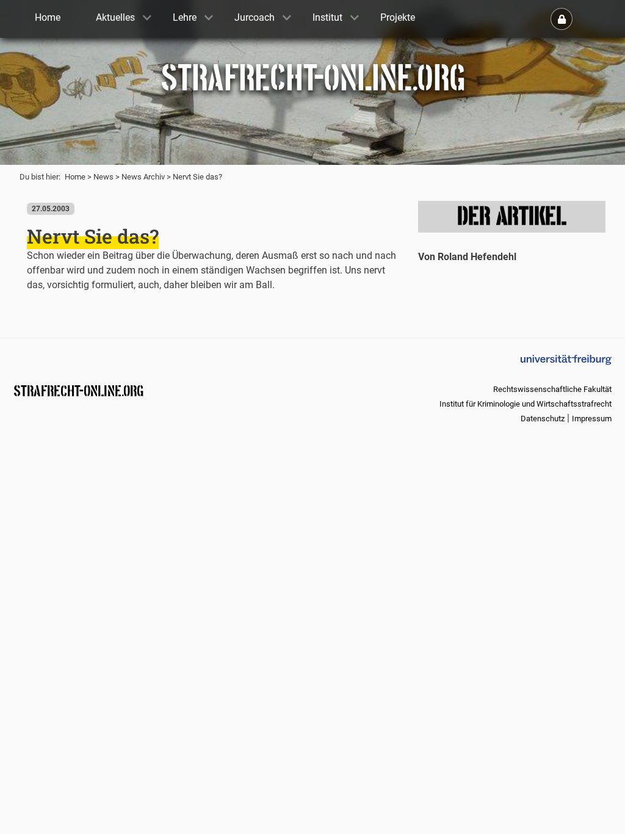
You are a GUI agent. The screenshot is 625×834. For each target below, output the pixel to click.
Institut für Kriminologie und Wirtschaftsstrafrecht (525, 403)
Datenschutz (543, 418)
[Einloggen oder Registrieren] (562, 19)
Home (75, 176)
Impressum (592, 418)
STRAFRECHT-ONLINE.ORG (78, 390)
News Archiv (143, 176)
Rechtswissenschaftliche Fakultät (552, 389)
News (103, 176)
